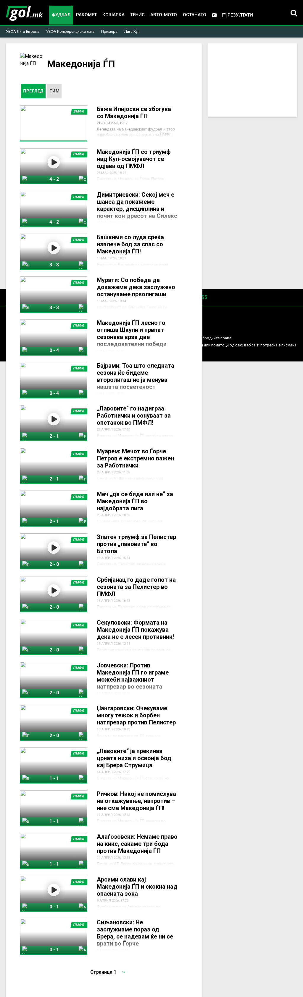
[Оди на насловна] (24, 13)
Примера (109, 31)
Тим (54, 91)
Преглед (34, 91)
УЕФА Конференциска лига (70, 31)
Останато (194, 14)
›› (123, 972)
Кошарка (113, 14)
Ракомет (86, 14)
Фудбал (61, 14)
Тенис (137, 14)
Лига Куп (132, 31)
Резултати (239, 15)
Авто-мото (163, 14)
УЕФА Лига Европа (22, 31)
